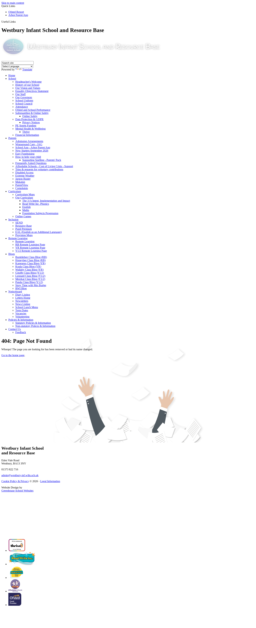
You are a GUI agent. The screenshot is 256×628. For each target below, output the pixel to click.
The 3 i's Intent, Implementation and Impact (46, 200)
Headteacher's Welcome (28, 81)
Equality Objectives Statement (31, 91)
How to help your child (28, 156)
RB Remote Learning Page (30, 244)
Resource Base (23, 225)
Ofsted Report (16, 11)
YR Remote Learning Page (30, 247)
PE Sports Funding (25, 125)
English (26, 207)
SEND (19, 222)
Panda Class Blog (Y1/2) (29, 282)
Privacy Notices (31, 122)
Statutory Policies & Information (33, 322)
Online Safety (29, 116)
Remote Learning (18, 238)
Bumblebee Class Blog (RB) (31, 257)
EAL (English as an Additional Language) (38, 232)
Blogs (11, 253)
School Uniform (24, 100)
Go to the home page (12, 355)
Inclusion (13, 219)
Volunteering (22, 316)
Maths (25, 210)
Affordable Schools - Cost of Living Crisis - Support (44, 166)
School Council (23, 103)
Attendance (21, 106)
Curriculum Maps (25, 194)
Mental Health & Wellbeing (30, 128)
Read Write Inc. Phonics (35, 203)
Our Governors (23, 97)
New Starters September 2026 (31, 150)
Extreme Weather (24, 175)
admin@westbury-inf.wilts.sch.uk (19, 475)
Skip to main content (12, 2)
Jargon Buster (22, 178)
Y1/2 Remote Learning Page (31, 250)
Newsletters (21, 300)
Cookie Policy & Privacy (15, 481)
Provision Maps (24, 235)
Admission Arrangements (29, 141)
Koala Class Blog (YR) (28, 266)
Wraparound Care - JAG (28, 144)
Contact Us (14, 329)
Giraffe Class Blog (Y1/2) (29, 272)
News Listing (22, 304)
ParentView (21, 185)
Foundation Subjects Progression (40, 213)
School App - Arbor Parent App (32, 147)
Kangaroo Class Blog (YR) (30, 263)
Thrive (26, 131)
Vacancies (20, 313)
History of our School (27, 84)
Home (11, 75)
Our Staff (20, 94)
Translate (27, 69)
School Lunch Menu (26, 307)
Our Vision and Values (27, 87)
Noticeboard (15, 291)
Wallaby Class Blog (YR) (29, 269)
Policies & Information (20, 319)
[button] (17, 21)
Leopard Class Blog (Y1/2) (30, 275)
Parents (12, 138)
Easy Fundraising (24, 153)
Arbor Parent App (18, 15)
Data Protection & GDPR (29, 119)
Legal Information (50, 481)
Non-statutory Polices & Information (35, 326)
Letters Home (22, 297)
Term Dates (21, 310)
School (12, 78)
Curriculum (14, 191)
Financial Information (27, 134)
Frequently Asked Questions (30, 163)
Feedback (20, 332)
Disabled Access (24, 172)
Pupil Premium (23, 228)
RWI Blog (21, 288)
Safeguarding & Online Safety (32, 113)
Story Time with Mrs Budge (30, 285)
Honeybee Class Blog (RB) (30, 260)
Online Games (23, 216)
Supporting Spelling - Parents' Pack (41, 160)
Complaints (21, 188)
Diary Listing (22, 294)
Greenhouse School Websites (17, 490)
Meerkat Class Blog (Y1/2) (30, 279)
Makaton (20, 181)
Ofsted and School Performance (32, 109)
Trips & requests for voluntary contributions (39, 169)
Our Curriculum (24, 197)
